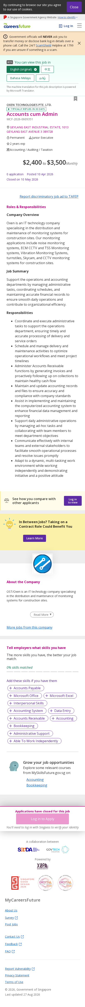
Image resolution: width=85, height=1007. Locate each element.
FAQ (8, 951)
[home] (16, 26)
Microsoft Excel (61, 695)
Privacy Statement (17, 975)
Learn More (34, 538)
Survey (9, 917)
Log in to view (73, 500)
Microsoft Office (26, 695)
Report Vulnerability (18, 968)
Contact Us (12, 936)
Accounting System (28, 710)
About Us (11, 910)
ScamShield (43, 45)
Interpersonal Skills (29, 703)
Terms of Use (14, 982)
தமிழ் (42, 78)
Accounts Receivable (29, 718)
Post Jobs (11, 924)
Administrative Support (32, 733)
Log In (68, 26)
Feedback (11, 944)
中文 (47, 69)
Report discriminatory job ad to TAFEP (49, 196)
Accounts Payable (27, 688)
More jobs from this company (29, 627)
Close (74, 7)
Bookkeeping (24, 726)
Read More (41, 615)
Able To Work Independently (36, 741)
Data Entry (62, 710)
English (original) (21, 69)
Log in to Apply (42, 819)
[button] (78, 43)
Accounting (64, 718)
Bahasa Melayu (20, 78)
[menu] (79, 26)
